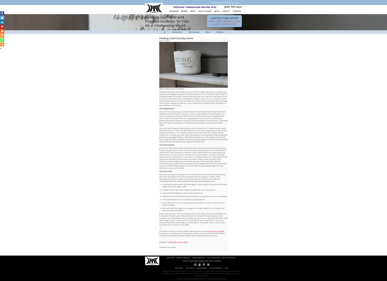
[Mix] (2, 35)
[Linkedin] (2, 22)
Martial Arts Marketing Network (195, 279)
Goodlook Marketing (220, 279)
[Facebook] (2, 13)
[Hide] (1, 48)
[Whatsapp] (2, 40)
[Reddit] (2, 31)
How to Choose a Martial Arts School (225, 2)
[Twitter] (2, 18)
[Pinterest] (2, 27)
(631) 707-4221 (233, 7)
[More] (2, 44)
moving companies (217, 231)
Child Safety (172, 242)
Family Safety (183, 242)
